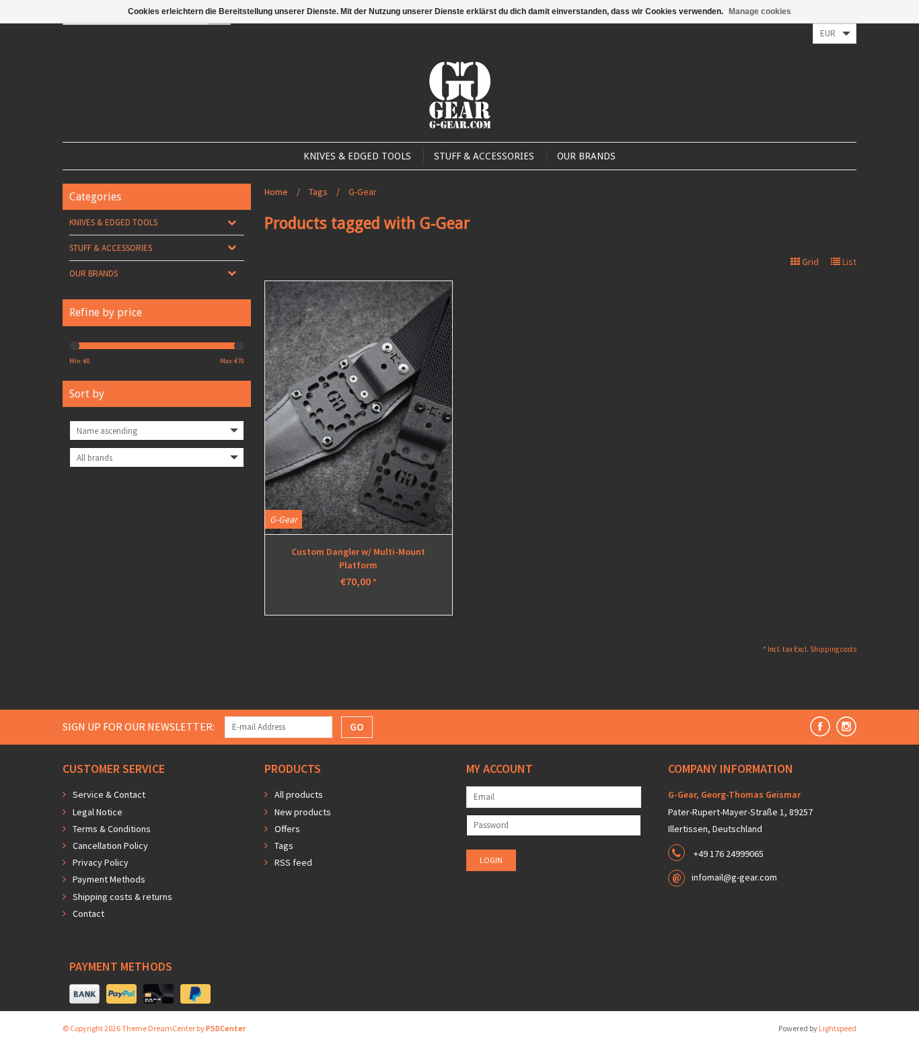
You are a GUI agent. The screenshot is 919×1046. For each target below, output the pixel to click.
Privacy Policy (100, 862)
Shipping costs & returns (122, 897)
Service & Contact (109, 794)
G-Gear (362, 192)
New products (302, 812)
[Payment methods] (84, 994)
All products (298, 794)
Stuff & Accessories (484, 156)
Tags (318, 192)
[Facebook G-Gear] (820, 726)
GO (357, 726)
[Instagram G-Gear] (846, 726)
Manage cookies (760, 11)
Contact (88, 913)
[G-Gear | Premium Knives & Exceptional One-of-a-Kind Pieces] (460, 94)
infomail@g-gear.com (734, 877)
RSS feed (293, 862)
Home (276, 192)
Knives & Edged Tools (357, 156)
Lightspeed (837, 1028)
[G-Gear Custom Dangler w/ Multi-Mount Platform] (358, 407)
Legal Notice (97, 812)
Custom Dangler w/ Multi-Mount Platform (358, 558)
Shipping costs (833, 649)
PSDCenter (226, 1028)
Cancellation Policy (110, 845)
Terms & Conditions (112, 829)
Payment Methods (109, 879)
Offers (287, 829)
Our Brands (586, 156)
